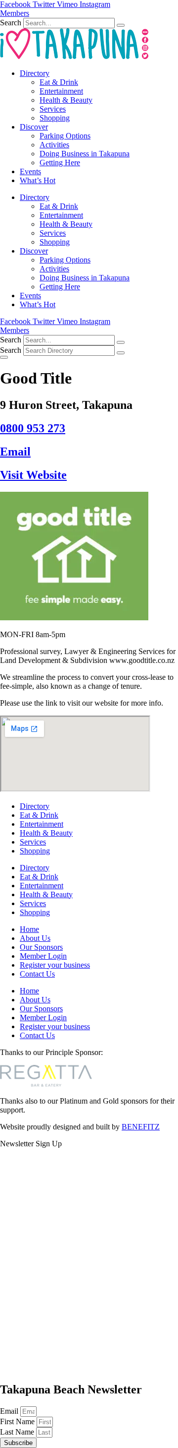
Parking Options (65, 136)
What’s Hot (37, 180)
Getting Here (60, 162)
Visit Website (33, 474)
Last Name (18, 1432)
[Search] (121, 25)
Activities (54, 144)
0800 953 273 (32, 428)
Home (29, 929)
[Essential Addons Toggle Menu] (4, 357)
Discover (34, 127)
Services (53, 109)
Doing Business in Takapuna (85, 153)
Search (10, 22)
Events (30, 171)
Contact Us (37, 974)
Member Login (43, 956)
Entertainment (61, 91)
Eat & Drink (59, 82)
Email (15, 451)
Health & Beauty (66, 100)
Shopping (55, 118)
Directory (34, 73)
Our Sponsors (41, 947)
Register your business (55, 965)
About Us (35, 938)
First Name (18, 1421)
